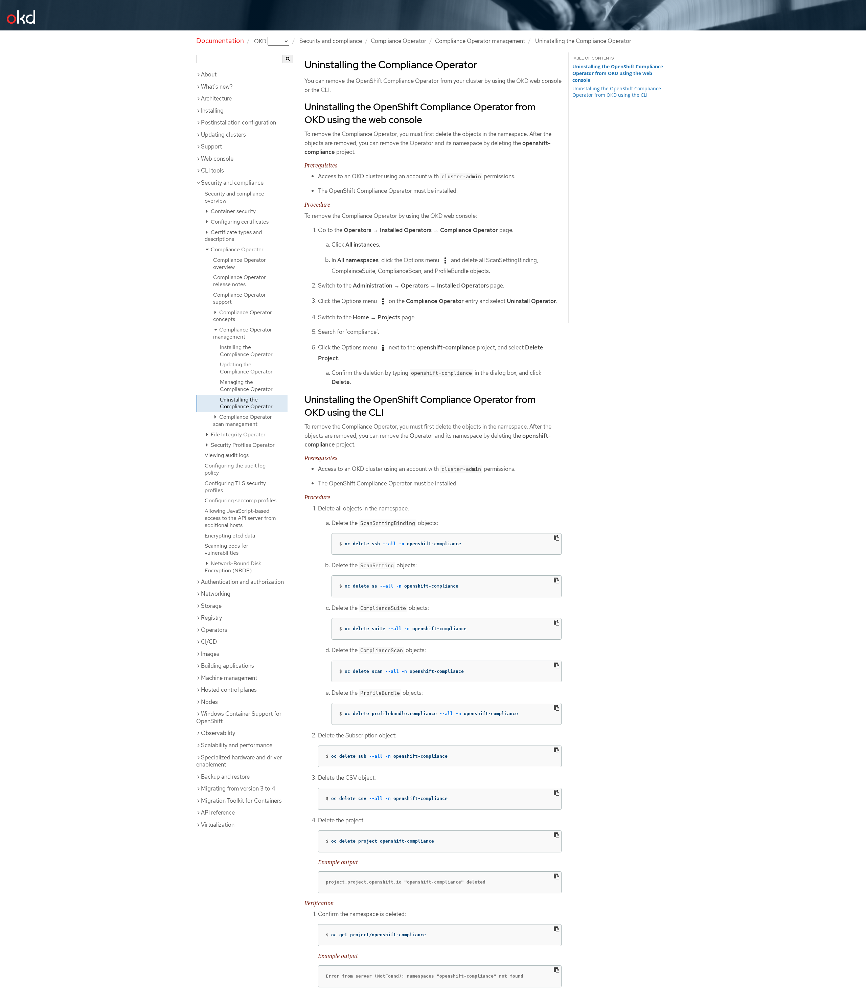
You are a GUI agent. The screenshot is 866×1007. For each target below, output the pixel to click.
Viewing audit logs (227, 455)
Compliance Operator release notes (239, 281)
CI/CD (209, 641)
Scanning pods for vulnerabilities (226, 549)
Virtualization (217, 824)
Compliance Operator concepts (242, 316)
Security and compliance (330, 41)
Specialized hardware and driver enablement (239, 761)
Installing (212, 110)
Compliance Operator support (239, 298)
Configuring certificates (239, 221)
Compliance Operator (398, 41)
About (208, 74)
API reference (218, 812)
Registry (211, 617)
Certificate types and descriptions (233, 236)
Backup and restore (225, 776)
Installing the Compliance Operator (246, 351)
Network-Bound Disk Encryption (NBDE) (233, 567)
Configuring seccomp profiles (240, 500)
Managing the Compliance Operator (246, 386)
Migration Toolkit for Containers (241, 800)
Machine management (229, 678)
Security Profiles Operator (242, 445)
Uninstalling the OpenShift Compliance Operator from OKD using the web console (617, 73)
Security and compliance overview (234, 197)
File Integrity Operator (237, 434)
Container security (232, 211)
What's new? (217, 86)
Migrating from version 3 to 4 (238, 788)
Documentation (220, 40)
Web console (217, 158)
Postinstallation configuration (238, 122)
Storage (211, 606)
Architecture (216, 98)
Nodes (209, 702)
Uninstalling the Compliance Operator (246, 403)
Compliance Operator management (480, 41)
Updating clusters (223, 134)
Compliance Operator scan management (242, 420)
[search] (287, 59)
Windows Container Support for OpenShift (238, 717)
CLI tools (212, 170)
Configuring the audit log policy (235, 469)
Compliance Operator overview (239, 263)
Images (210, 654)
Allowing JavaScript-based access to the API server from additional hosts (240, 518)
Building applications (227, 665)
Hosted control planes (229, 689)
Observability (218, 733)
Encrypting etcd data (230, 535)
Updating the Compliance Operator (246, 368)
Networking (215, 593)
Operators (214, 630)
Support (211, 146)
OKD (261, 41)
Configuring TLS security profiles (235, 487)
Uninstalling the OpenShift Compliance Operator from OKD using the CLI (616, 91)
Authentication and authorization (242, 582)
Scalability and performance (236, 745)
